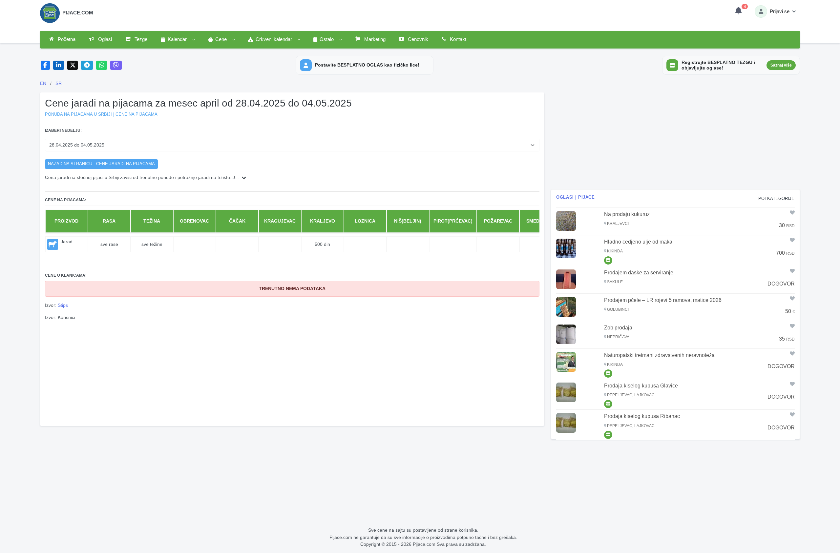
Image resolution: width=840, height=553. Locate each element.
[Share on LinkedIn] (58, 65)
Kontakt (457, 39)
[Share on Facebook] (45, 65)
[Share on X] (72, 65)
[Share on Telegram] (87, 65)
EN (43, 83)
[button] (177, 40)
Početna (65, 39)
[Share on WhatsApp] (101, 65)
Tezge (140, 39)
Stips (63, 305)
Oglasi (104, 39)
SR (58, 83)
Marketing (374, 39)
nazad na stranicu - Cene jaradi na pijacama (101, 164)
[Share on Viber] (116, 65)
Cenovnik (417, 39)
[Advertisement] (292, 372)
